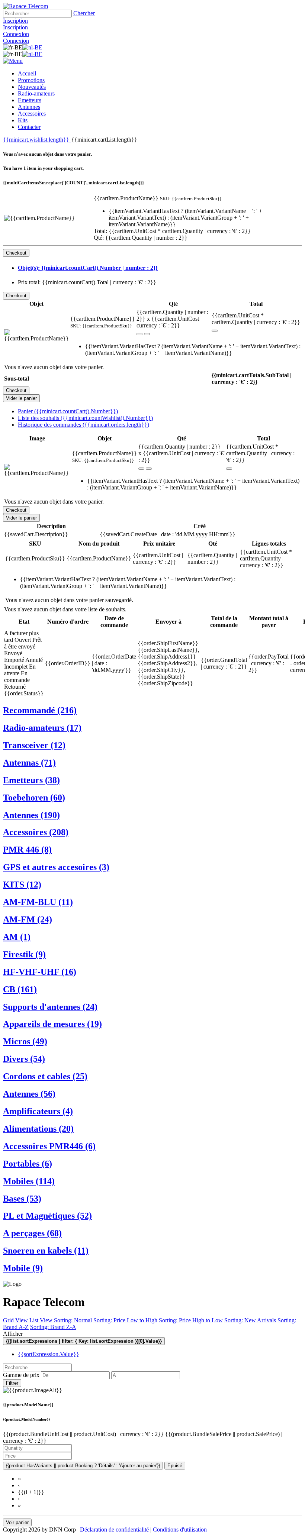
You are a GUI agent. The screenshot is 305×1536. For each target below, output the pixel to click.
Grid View (16, 1320)
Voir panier (17, 1522)
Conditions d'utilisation (180, 1529)
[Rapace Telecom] (25, 6)
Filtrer (12, 1383)
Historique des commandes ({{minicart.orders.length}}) (83, 424)
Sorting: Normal (73, 1320)
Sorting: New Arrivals (250, 1320)
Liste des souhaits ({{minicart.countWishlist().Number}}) (85, 418)
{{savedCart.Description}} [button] (36, 534)
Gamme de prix (21, 1375)
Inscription (15, 20)
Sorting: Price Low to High (125, 1320)
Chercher (84, 13)
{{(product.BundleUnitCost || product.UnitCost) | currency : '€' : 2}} (84, 1434)
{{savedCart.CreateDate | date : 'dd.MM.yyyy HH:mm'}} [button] (167, 534)
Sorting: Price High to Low (191, 1320)
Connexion (16, 34)
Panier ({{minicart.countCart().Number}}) (68, 411)
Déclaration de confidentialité (114, 1529)
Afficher (13, 1333)
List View (41, 1320)
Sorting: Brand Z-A (53, 1327)
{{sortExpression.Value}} (48, 1354)
